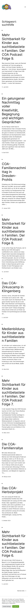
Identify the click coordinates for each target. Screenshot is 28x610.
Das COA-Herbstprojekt (12, 490)
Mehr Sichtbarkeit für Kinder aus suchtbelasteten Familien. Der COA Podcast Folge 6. (14, 543)
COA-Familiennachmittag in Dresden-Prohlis (14, 172)
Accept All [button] (15, 606)
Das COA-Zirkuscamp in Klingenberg (12, 287)
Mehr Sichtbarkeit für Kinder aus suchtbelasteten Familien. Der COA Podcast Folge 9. (14, 46)
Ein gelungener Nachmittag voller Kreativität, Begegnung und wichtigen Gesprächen (13, 110)
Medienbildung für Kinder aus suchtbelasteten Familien (13, 335)
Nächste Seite (21, 590)
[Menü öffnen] (25, 7)
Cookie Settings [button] (7, 606)
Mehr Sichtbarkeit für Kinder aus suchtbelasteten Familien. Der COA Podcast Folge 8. (14, 231)
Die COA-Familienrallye (12, 446)
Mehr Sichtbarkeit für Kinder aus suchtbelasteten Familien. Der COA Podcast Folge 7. (14, 392)
